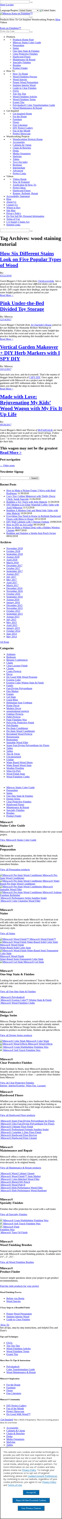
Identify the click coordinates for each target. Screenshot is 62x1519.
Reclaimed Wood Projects (19, 734)
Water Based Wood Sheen (19, 762)
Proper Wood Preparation (25, 82)
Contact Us (12, 204)
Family (9, 685)
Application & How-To (24, 185)
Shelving (17, 156)
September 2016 (14, 596)
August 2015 (12, 616)
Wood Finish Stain (15, 773)
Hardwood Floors (22, 56)
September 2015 (14, 614)
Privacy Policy (13, 213)
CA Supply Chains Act (17, 222)
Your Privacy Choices (31, 1508)
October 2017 (13, 568)
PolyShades (12, 725)
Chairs (9, 662)
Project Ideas (19, 187)
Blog (57, 19)
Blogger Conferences (17, 660)
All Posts (4, 642)
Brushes (17, 65)
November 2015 (14, 608)
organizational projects (17, 711)
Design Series (13, 798)
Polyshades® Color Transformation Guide (34, 105)
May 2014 (11, 636)
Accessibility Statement (18, 196)
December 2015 (14, 605)
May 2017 (11, 579)
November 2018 (14, 548)
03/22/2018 (5, 275)
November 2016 (14, 591)
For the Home (20, 116)
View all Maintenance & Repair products (20, 1167)
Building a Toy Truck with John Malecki (26, 502)
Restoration (12, 739)
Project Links (19, 173)
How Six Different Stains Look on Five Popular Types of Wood (30, 259)
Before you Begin (15, 1298)
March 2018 (12, 562)
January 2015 (13, 628)
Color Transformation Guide (20, 1368)
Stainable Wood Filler (17, 742)
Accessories (19, 142)
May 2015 (11, 622)
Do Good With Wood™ (18, 1414)
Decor (9, 674)
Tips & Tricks (13, 754)
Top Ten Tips (19, 93)
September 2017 (14, 571)
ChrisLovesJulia (46, 281)
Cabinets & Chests (22, 145)
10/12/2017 (5, 369)
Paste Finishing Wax (16, 719)
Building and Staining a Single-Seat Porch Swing (31, 533)
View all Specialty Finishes (13, 1214)
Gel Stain (11, 697)
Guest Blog (12, 699)
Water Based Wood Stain (18, 765)
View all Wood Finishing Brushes (17, 1262)
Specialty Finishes (22, 62)
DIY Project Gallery (23, 128)
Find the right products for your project (19, 1286)
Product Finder (20, 68)
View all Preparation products (15, 869)
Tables (16, 159)
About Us (11, 202)
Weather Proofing (15, 768)
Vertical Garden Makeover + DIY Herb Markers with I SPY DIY (30, 352)
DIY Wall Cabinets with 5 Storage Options (27, 521)
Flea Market (12, 691)
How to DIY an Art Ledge (19, 524)
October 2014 (13, 631)
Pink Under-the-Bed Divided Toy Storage (22, 306)
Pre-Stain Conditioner (17, 728)
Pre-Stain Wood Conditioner (20, 731)
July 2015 (11, 619)
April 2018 (11, 559)
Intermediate (19, 167)
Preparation (18, 45)
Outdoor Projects (14, 714)
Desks (16, 150)
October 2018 (13, 551)
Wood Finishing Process (25, 76)
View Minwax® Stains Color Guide (18, 840)
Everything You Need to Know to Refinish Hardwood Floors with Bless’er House (33, 517)
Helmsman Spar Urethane (19, 702)
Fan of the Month (21, 130)
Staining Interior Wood (24, 85)
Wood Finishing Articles (25, 96)
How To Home (20, 73)
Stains (16, 48)
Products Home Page (23, 39)
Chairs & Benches (22, 147)
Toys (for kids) (20, 162)
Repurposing (12, 736)
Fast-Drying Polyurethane (19, 688)
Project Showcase (22, 133)
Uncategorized (13, 756)
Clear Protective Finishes (25, 54)
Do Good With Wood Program (21, 677)
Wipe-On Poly (13, 771)
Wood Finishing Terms (24, 99)
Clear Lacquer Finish (17, 665)
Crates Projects (13, 671)
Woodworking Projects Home (28, 139)
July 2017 (11, 577)
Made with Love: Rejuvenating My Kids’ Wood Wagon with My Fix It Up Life (31, 405)
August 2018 (12, 557)
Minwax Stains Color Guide (27, 42)
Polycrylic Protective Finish (20, 722)
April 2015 (11, 625)
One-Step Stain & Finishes (26, 51)
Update (10, 759)
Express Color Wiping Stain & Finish (25, 682)
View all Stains (7, 933)
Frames (10, 694)
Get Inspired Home (22, 113)
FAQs (16, 91)
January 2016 (13, 602)
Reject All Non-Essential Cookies (31, 1500)
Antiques (10, 654)
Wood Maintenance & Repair (27, 108)
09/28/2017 (5, 424)
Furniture (17, 119)
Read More (7, 295)
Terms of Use (13, 219)
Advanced (18, 170)
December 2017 (14, 565)
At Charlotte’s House (41, 325)
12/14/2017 (5, 319)
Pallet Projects (13, 717)
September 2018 (14, 554)
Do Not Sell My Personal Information (25, 216)
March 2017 (12, 585)
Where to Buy (13, 207)
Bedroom (11, 657)
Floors (16, 122)
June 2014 (11, 633)
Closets (10, 668)
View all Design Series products (16, 1035)
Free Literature (20, 125)
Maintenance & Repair (24, 59)
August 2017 (12, 574)
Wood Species (20, 79)
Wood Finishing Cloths (18, 776)
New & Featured (21, 182)
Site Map (10, 210)
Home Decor (12, 705)
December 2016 (14, 588)
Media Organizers (22, 153)
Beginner (17, 165)
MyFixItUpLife (45, 430)
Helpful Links (13, 224)
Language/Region (9, 10)
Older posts (7, 465)
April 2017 (11, 582)
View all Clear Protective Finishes (17, 1082)
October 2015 (13, 611)
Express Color (13, 680)
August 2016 (12, 599)
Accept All (31, 1492)
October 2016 (13, 594)
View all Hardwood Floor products (17, 1115)
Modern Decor (13, 708)
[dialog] (31, 1483)
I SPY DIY (34, 377)
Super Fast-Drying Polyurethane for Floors (27, 745)
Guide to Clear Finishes (24, 88)
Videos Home (20, 179)
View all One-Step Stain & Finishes (18, 991)
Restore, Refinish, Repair (25, 193)
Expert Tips (18, 102)
